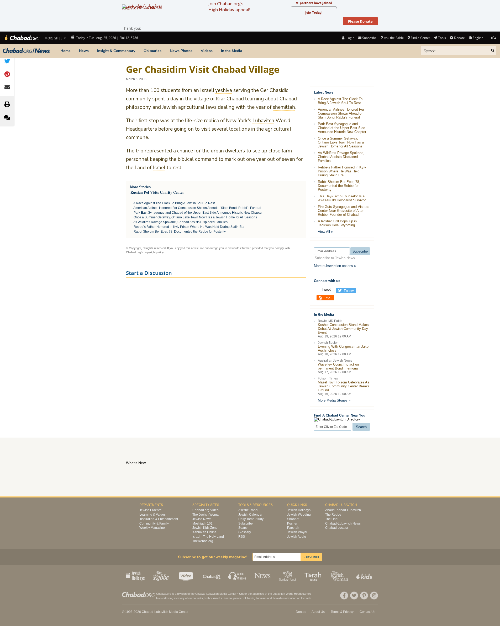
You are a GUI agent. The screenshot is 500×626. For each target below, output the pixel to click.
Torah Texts (313, 575)
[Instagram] (374, 595)
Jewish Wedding (299, 514)
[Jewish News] (26, 51)
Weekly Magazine (152, 528)
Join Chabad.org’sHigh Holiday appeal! (229, 7)
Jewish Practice (150, 510)
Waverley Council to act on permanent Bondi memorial (338, 366)
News (84, 50)
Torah (250, 598)
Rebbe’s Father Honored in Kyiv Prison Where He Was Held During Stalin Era (189, 227)
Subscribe (245, 523)
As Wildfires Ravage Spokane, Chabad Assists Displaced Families (180, 222)
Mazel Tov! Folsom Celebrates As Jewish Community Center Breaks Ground (344, 386)
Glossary (244, 532)
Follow (349, 291)
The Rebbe (333, 514)
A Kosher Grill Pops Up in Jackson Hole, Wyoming (337, 223)
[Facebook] (344, 595)
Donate (459, 37)
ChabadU (212, 575)
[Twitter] (354, 595)
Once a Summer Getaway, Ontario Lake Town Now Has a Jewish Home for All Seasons (195, 217)
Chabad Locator (336, 528)
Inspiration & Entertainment (158, 519)
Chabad (288, 98)
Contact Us (367, 612)
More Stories (140, 187)
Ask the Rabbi (393, 37)
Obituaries (152, 50)
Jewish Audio (296, 536)
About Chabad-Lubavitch (343, 510)
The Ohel (331, 519)
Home (65, 50)
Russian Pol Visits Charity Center (157, 192)
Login (350, 37)
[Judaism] (21, 38)
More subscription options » (335, 266)
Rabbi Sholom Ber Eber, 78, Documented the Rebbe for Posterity (180, 231)
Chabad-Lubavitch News (343, 523)
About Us (318, 612)
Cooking (288, 575)
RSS (327, 298)
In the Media (231, 50)
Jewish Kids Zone (205, 528)
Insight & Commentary (116, 50)
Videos (207, 50)
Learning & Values (152, 514)
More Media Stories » (334, 400)
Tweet (326, 289)
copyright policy (154, 252)
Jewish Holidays (298, 510)
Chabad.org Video (205, 510)
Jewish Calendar (250, 514)
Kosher (292, 523)
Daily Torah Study (251, 519)
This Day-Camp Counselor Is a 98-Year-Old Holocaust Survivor (342, 198)
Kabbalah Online (204, 532)
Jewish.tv (186, 575)
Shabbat (293, 519)
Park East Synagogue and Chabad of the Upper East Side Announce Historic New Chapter (198, 212)
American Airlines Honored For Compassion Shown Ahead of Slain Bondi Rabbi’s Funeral (197, 208)
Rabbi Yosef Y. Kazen (218, 598)
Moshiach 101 (202, 523)
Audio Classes (237, 575)
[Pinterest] (364, 595)
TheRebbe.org (202, 541)
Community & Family (154, 523)
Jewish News (201, 519)
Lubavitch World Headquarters (292, 593)
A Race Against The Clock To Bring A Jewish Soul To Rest (174, 203)
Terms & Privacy (342, 612)
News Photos (181, 50)
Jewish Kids (364, 575)
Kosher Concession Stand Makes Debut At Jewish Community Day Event (343, 329)
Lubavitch (212, 593)
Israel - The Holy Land (208, 536)
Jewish (277, 598)
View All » (325, 232)
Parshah (293, 528)
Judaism (261, 598)
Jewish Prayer (297, 532)
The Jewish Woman (206, 514)
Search (243, 528)
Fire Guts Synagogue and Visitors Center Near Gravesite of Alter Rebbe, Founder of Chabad (343, 211)
